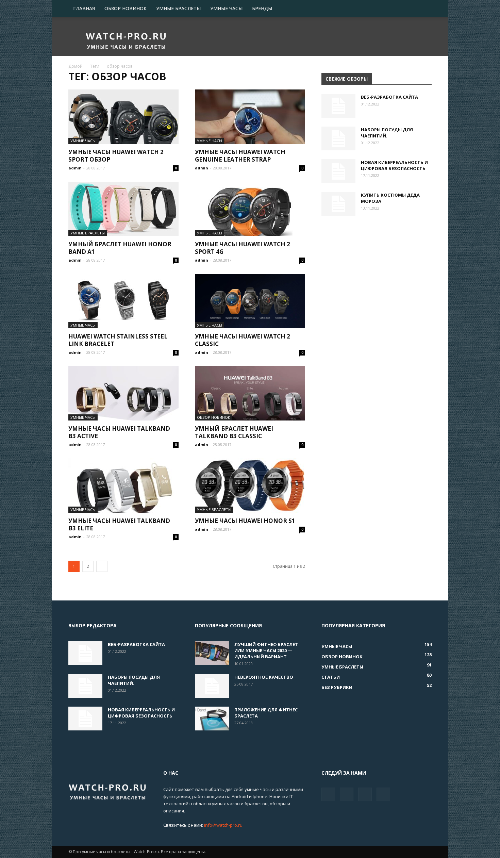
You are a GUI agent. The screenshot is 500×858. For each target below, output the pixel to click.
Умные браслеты (178, 8)
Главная (84, 8)
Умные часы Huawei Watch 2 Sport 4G (242, 247)
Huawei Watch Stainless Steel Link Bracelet (117, 340)
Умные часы (226, 8)
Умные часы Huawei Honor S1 (245, 521)
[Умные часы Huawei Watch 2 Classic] (250, 301)
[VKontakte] (365, 794)
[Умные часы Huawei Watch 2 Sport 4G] (250, 209)
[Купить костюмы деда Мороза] (338, 204)
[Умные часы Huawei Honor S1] (250, 485)
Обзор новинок (125, 8)
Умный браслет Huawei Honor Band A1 (119, 247)
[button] (423, 9)
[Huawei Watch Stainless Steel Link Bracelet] (123, 301)
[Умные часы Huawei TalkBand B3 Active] (123, 393)
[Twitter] (346, 794)
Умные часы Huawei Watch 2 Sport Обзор (116, 155)
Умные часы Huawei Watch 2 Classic (242, 340)
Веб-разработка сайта (389, 97)
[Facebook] (328, 794)
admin (75, 167)
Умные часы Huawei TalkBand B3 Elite (119, 524)
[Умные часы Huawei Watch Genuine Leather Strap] (250, 116)
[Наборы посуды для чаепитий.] (338, 138)
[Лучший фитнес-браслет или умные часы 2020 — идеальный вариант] (212, 653)
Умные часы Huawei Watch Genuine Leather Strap (240, 155)
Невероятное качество (263, 677)
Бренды (262, 8)
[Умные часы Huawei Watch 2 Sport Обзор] (123, 116)
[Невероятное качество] (212, 686)
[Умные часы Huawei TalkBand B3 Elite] (123, 485)
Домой (75, 66)
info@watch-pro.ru (223, 825)
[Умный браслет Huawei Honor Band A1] (123, 209)
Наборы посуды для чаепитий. (387, 133)
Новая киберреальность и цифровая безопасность (394, 165)
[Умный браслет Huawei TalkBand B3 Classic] (250, 393)
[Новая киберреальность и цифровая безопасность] (338, 171)
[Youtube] (383, 794)
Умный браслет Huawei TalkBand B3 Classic (234, 432)
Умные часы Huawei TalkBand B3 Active (119, 432)
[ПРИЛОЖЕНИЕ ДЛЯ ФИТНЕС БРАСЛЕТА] (212, 718)
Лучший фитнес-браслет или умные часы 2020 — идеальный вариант (266, 650)
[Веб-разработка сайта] (338, 106)
